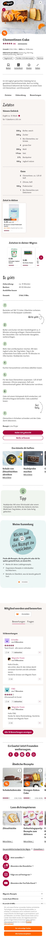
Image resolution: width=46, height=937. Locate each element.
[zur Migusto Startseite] (8, 2)
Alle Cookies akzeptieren (23, 934)
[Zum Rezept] (12, 784)
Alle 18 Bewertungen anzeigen (18, 732)
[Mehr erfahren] (12, 473)
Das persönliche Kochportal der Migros (16, 849)
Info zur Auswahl (19, 116)
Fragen (30, 621)
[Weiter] (41, 257)
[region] (23, 920)
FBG (13, 688)
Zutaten (8, 95)
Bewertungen (35, 95)
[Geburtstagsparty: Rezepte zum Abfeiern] (33, 827)
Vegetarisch (8, 58)
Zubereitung (21, 95)
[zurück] (4, 9)
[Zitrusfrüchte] (12, 827)
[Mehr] (39, 652)
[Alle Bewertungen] (7, 43)
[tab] (23, 893)
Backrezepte (41, 58)
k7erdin (14, 639)
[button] (7, 641)
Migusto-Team (18, 658)
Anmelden (25, 582)
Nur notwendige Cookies (23, 928)
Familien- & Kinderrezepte (24, 58)
